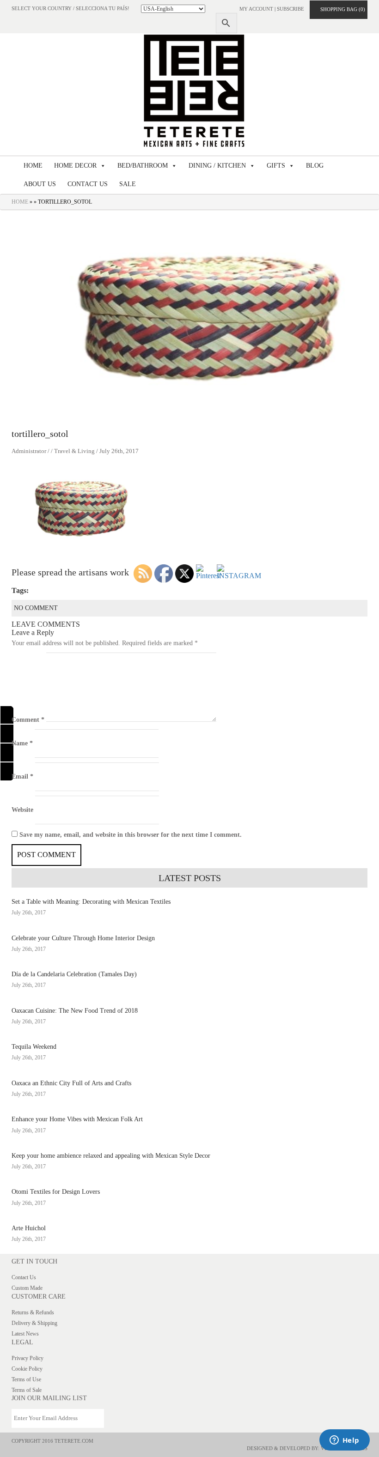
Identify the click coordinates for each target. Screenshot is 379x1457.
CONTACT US (87, 184)
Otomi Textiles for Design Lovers (56, 1191)
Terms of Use (26, 1379)
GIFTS (276, 165)
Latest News (25, 1333)
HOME (33, 165)
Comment (28, 719)
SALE (127, 184)
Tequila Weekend (34, 1046)
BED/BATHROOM (142, 165)
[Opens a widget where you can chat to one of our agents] (344, 1440)
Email (22, 776)
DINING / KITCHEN (217, 165)
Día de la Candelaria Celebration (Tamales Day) (74, 974)
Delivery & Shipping (34, 1323)
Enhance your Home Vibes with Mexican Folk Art (77, 1119)
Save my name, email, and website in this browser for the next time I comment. (130, 834)
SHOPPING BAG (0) (340, 9)
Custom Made (27, 1288)
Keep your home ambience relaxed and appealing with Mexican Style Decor (111, 1155)
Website (22, 809)
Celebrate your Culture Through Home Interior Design (83, 938)
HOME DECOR (75, 165)
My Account (256, 9)
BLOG (315, 165)
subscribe (290, 9)
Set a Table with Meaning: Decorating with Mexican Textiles (91, 901)
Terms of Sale (27, 1390)
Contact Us (24, 1277)
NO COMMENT (36, 608)
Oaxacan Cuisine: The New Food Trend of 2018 (75, 1010)
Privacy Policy (27, 1358)
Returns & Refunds (33, 1312)
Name (22, 743)
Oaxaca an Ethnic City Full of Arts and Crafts (71, 1083)
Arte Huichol (29, 1228)
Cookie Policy (27, 1369)
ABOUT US (40, 184)
